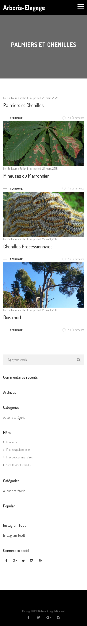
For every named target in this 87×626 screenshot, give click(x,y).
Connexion (12, 442)
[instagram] (32, 561)
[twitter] (23, 561)
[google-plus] (15, 561)
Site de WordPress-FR (18, 465)
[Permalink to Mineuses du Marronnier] (43, 143)
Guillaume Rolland (17, 98)
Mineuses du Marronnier (26, 175)
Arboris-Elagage (24, 7)
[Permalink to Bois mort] (43, 284)
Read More (16, 118)
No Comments (76, 117)
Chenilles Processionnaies (28, 246)
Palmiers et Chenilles (23, 105)
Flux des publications (18, 449)
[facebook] (6, 561)
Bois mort (12, 317)
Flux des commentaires (19, 457)
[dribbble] (40, 561)
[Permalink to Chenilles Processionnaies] (43, 214)
